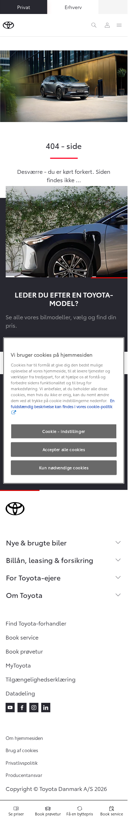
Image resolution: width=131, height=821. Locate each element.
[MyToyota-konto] (107, 25)
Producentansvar (24, 775)
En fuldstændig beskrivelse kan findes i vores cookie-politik (63, 403)
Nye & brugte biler (36, 542)
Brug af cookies (22, 750)
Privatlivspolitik (22, 762)
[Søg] (94, 25)
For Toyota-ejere (33, 577)
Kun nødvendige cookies (64, 467)
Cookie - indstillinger (63, 431)
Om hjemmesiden (24, 738)
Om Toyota (24, 594)
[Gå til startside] (8, 25)
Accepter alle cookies (64, 449)
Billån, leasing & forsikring (49, 559)
